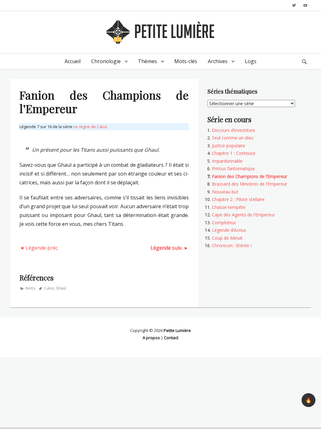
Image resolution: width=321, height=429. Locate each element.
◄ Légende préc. (39, 247)
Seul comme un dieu (232, 138)
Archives (218, 61)
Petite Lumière (177, 330)
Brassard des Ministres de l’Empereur (249, 184)
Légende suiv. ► (169, 247)
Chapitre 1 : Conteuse (233, 153)
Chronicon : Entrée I (232, 245)
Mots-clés (185, 61)
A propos (151, 337)
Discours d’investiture (233, 130)
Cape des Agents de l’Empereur (243, 215)
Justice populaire (228, 146)
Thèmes (147, 61)
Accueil (73, 61)
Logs (250, 61)
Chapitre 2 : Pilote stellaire (238, 199)
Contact (171, 337)
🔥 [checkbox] (308, 400)
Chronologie (106, 61)
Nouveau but (225, 192)
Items (30, 288)
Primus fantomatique (233, 168)
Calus (49, 288)
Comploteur (224, 222)
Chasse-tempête (228, 207)
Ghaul (61, 288)
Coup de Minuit (227, 238)
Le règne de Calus (90, 126)
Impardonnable (227, 161)
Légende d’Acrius (229, 230)
